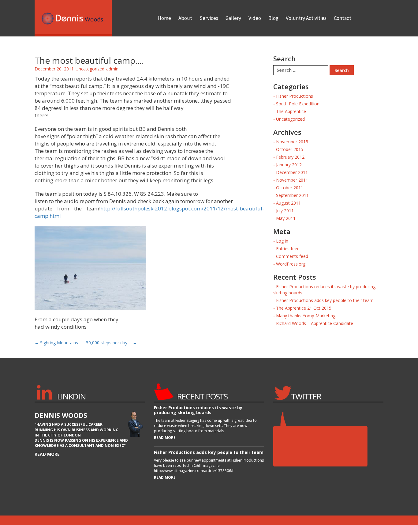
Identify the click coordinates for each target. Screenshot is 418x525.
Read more (47, 454)
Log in (282, 241)
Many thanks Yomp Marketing (305, 316)
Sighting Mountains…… (60, 343)
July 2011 (285, 210)
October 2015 (289, 149)
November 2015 (292, 142)
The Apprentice (291, 111)
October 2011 (289, 188)
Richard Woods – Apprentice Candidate (314, 323)
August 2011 (288, 203)
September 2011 (292, 195)
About (185, 18)
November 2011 (292, 180)
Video (254, 18)
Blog (273, 18)
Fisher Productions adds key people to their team (325, 300)
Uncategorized (90, 69)
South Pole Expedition (297, 104)
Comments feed (292, 256)
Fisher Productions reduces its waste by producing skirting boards (198, 410)
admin (112, 69)
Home (164, 18)
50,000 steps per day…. (111, 343)
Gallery (233, 18)
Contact (342, 18)
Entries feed (288, 248)
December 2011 (292, 172)
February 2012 (290, 157)
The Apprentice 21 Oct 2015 (303, 308)
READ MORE (165, 437)
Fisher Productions (294, 96)
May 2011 (286, 218)
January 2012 (289, 165)
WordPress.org (290, 264)
